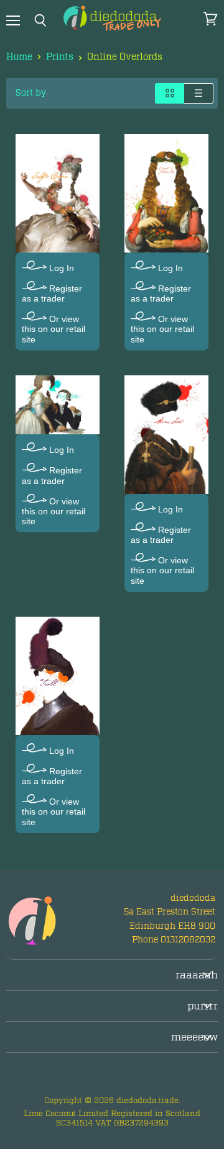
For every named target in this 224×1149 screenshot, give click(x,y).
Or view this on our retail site (53, 329)
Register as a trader (52, 293)
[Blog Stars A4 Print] (58, 405)
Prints (59, 56)
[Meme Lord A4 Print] (166, 434)
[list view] (198, 93)
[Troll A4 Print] (58, 676)
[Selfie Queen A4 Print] (58, 193)
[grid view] (169, 93)
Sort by (31, 93)
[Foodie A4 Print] (166, 193)
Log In (60, 268)
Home (19, 56)
